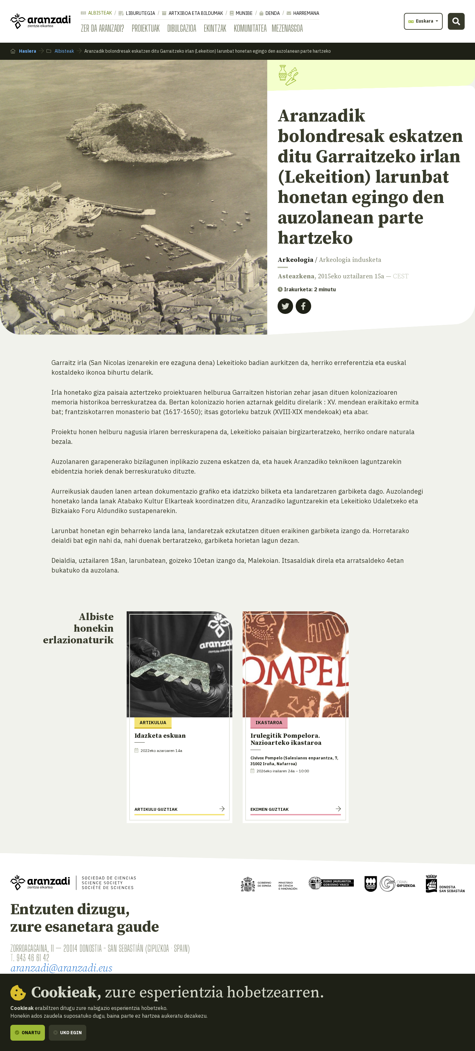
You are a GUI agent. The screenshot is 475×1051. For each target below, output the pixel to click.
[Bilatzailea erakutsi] (456, 21)
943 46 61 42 (32, 957)
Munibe (244, 13)
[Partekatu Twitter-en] (285, 306)
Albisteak (99, 13)
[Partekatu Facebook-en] (303, 306)
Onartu (30, 1032)
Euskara (424, 21)
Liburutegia (140, 13)
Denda (272, 13)
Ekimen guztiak (269, 809)
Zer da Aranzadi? (102, 28)
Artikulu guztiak (155, 809)
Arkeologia (295, 260)
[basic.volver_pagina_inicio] (40, 21)
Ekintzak (215, 28)
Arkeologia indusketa (350, 260)
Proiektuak (146, 28)
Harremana (305, 13)
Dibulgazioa (181, 28)
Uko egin (70, 1032)
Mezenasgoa (287, 28)
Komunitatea (250, 28)
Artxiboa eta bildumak (195, 13)
